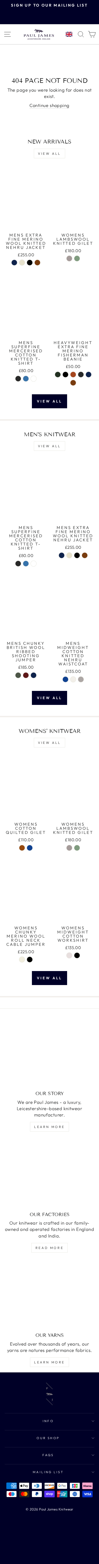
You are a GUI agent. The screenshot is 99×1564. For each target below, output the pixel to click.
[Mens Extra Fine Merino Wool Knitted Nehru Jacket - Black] (29, 262)
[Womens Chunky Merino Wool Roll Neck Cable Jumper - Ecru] (22, 959)
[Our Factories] (49, 1174)
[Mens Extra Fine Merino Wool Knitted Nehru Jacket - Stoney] (22, 262)
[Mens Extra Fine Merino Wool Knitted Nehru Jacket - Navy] (14, 262)
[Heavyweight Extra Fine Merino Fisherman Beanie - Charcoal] (81, 374)
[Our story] (49, 1053)
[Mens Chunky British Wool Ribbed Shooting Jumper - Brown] (26, 675)
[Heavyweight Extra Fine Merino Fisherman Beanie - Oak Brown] (73, 383)
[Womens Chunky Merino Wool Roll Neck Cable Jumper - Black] (29, 959)
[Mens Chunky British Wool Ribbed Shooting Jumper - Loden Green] (18, 675)
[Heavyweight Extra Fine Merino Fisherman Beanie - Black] (65, 374)
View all (49, 153)
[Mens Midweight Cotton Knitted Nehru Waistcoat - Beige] (73, 679)
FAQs (48, 1455)
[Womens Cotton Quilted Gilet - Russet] (22, 848)
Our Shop (48, 1438)
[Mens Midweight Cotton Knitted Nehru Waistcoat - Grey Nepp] (81, 679)
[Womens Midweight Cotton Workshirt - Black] (77, 955)
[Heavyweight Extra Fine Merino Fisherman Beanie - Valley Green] (58, 374)
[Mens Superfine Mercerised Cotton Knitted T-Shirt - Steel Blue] (26, 378)
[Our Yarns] (49, 1295)
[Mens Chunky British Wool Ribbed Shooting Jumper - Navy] (33, 675)
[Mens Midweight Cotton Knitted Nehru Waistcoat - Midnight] (65, 679)
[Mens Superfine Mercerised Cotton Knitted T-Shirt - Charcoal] (18, 378)
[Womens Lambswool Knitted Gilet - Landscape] (77, 258)
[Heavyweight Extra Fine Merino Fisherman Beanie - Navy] (88, 374)
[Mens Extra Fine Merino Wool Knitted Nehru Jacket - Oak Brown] (37, 262)
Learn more (49, 1127)
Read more (49, 1248)
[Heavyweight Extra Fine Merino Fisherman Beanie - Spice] (73, 374)
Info (48, 1421)
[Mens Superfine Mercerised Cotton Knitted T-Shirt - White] (33, 378)
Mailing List (48, 1472)
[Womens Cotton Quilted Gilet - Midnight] (29, 848)
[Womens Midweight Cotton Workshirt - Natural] (69, 955)
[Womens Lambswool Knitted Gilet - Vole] (69, 258)
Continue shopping (49, 105)
